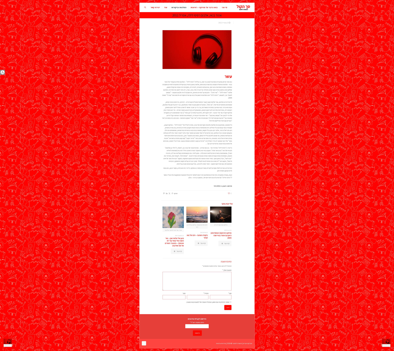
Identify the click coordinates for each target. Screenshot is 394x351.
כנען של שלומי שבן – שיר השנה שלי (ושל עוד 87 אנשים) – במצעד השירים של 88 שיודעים (174, 242)
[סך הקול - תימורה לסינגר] (243, 7)
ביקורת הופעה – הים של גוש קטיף (197, 236)
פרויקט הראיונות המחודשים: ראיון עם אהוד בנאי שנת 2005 (220, 235)
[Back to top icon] (144, 343)
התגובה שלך (226, 270)
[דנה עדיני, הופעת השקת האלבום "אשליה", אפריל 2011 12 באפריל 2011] (6, 343)
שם (229, 293)
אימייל (205, 293)
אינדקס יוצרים (247, 343)
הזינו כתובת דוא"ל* (197, 322)
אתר (184, 293)
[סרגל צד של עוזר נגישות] (2, 72)
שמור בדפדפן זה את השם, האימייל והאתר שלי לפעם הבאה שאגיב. (207, 302)
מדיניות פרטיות (221, 343)
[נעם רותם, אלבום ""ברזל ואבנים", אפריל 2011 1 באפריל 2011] (388, 343)
